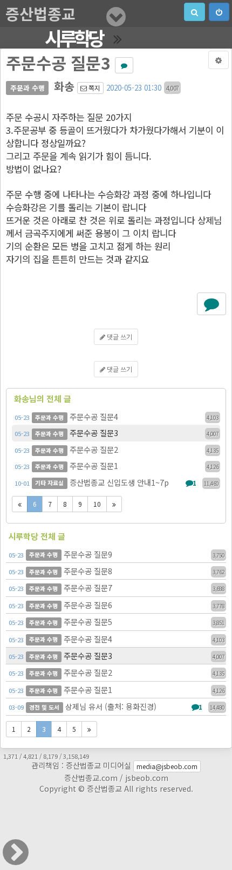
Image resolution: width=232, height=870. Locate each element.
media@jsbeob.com (167, 766)
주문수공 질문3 (117, 432)
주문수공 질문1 (117, 465)
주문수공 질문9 (116, 554)
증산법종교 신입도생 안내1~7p (117, 482)
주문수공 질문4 (117, 416)
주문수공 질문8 (116, 570)
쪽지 (93, 87)
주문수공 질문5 (116, 621)
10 (97, 503)
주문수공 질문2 (117, 449)
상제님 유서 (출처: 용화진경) (116, 706)
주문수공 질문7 (116, 587)
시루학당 (74, 38)
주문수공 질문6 (116, 604)
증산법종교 (40, 13)
